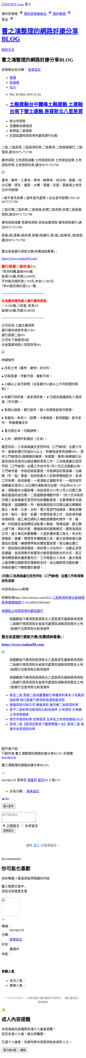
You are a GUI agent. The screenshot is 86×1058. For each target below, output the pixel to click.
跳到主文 (8, 49)
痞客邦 (32, 780)
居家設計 (34, 69)
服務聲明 (43, 1002)
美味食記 (32, 791)
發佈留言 (8, 830)
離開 (23, 1050)
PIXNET (18, 997)
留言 (41, 780)
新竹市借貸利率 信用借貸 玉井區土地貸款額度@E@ (46, 719)
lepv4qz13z (9, 757)
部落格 (14, 82)
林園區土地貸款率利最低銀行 (22, 611)
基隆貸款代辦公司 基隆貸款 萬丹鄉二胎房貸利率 (44, 705)
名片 (13, 87)
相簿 (13, 77)
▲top (5, 798)
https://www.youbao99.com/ (19, 258)
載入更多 (8, 806)
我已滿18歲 (9, 1050)
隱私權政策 (71, 997)
